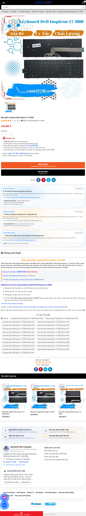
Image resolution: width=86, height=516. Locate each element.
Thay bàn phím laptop (66, 492)
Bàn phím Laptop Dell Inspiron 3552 (14, 412)
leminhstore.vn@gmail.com (15, 465)
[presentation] (2, 400)
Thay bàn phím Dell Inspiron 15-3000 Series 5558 (18, 329)
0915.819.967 (23, 462)
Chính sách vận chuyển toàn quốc (56, 460)
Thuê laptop (20, 492)
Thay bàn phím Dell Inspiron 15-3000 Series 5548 (53, 332)
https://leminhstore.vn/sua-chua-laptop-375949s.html (24, 279)
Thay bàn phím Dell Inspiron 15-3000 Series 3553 (18, 346)
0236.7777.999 (11, 462)
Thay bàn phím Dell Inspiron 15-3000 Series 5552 (18, 332)
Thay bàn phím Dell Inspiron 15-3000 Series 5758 (61, 318)
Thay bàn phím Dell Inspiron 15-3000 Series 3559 (18, 342)
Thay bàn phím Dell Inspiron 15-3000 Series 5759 (27, 318)
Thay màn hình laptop (23, 496)
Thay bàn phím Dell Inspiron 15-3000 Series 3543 (18, 349)
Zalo (4, 505)
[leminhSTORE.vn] (43, 2)
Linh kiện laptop (51, 492)
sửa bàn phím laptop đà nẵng (12, 303)
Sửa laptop (39, 492)
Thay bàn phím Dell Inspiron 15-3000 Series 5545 (53, 335)
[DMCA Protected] (50, 504)
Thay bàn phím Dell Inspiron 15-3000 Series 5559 (53, 325)
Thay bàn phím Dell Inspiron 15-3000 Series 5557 (53, 329)
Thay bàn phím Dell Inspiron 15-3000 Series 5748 (18, 325)
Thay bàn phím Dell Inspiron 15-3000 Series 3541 (18, 353)
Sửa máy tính (8, 496)
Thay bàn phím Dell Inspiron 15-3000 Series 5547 (18, 335)
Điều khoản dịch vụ (51, 451)
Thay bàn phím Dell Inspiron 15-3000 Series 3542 (53, 349)
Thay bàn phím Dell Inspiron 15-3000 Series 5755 (18, 322)
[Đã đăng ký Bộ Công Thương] (35, 504)
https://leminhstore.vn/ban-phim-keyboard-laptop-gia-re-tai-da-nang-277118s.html (38, 307)
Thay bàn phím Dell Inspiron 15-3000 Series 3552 (53, 346)
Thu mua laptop (9, 492)
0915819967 (43, 172)
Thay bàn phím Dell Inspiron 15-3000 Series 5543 (18, 339)
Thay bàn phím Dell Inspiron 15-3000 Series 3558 (53, 342)
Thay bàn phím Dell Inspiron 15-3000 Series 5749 (53, 322)
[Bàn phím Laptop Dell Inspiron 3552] (14, 395)
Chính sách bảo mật (51, 457)
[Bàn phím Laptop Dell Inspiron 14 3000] (43, 395)
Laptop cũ (30, 492)
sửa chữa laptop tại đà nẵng (15, 275)
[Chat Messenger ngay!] (4, 498)
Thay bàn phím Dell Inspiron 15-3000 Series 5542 (53, 339)
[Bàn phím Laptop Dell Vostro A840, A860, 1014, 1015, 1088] (71, 395)
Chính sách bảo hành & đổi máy (55, 454)
